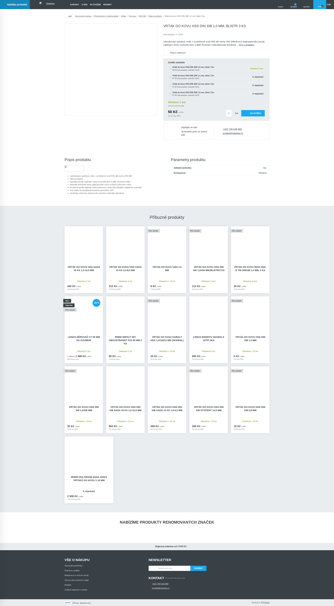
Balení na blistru (155, 16)
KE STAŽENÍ (95, 5)
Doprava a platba (72, 570)
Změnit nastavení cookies (76, 590)
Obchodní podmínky (73, 565)
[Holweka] (49, 4)
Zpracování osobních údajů (77, 580)
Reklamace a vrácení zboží (76, 575)
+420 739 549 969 (232, 129)
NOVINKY (107, 5)
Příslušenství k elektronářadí (106, 16)
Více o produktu (247, 45)
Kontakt (74, 5)
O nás (84, 5)
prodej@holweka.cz (233, 133)
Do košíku (255, 113)
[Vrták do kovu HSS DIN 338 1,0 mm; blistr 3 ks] (111, 69)
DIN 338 (142, 16)
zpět (70, 16)
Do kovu (132, 16)
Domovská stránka (83, 16)
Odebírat (198, 568)
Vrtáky (123, 16)
